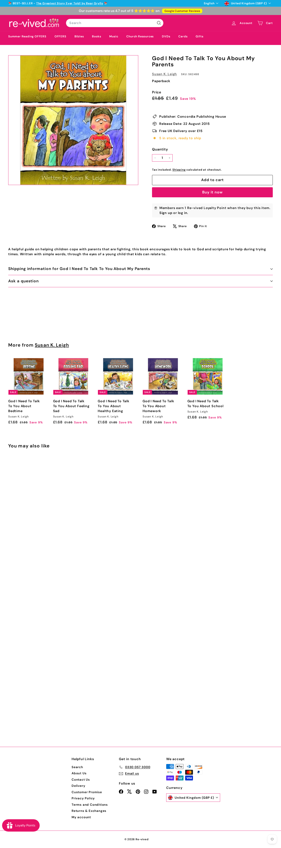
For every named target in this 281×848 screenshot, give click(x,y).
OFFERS (60, 36)
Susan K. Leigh (164, 74)
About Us (79, 773)
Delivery (78, 786)
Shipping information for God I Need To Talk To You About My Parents (79, 268)
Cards (182, 36)
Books (96, 36)
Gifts (199, 36)
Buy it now (212, 192)
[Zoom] (73, 120)
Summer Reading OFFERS (27, 36)
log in (182, 213)
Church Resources (140, 36)
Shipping (179, 169)
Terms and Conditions (90, 805)
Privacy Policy (83, 798)
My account (81, 817)
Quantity (160, 149)
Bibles (79, 36)
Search (77, 767)
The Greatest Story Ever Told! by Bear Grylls (69, 3)
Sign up (165, 213)
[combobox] (115, 23)
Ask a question (23, 281)
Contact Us (81, 780)
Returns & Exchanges (89, 811)
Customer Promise (87, 792)
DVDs (166, 36)
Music (113, 36)
